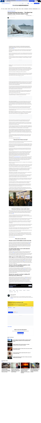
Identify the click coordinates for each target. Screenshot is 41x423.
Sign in (23, 334)
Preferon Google (29, 15)
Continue (10, 312)
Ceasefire (24, 290)
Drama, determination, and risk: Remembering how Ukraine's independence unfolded (34, 370)
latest (13, 213)
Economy (14, 290)
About (14, 3)
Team (16, 3)
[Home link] (20, 5)
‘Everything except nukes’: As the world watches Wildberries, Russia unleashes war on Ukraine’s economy (25, 371)
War (17, 291)
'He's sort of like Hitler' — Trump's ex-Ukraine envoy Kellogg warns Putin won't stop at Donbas (15, 370)
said (29, 243)
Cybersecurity (11, 291)
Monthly (10, 307)
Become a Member (36, 3)
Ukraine (15, 291)
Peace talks (28, 290)
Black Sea (20, 290)
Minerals (17, 290)
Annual (14, 307)
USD (31, 307)
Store (23, 3)
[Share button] (32, 15)
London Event (26, 3)
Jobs (17, 3)
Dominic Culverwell (12, 17)
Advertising (20, 3)
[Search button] (38, 8)
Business (10, 290)
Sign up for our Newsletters (6, 3)
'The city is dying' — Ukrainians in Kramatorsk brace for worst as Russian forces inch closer (6, 370)
